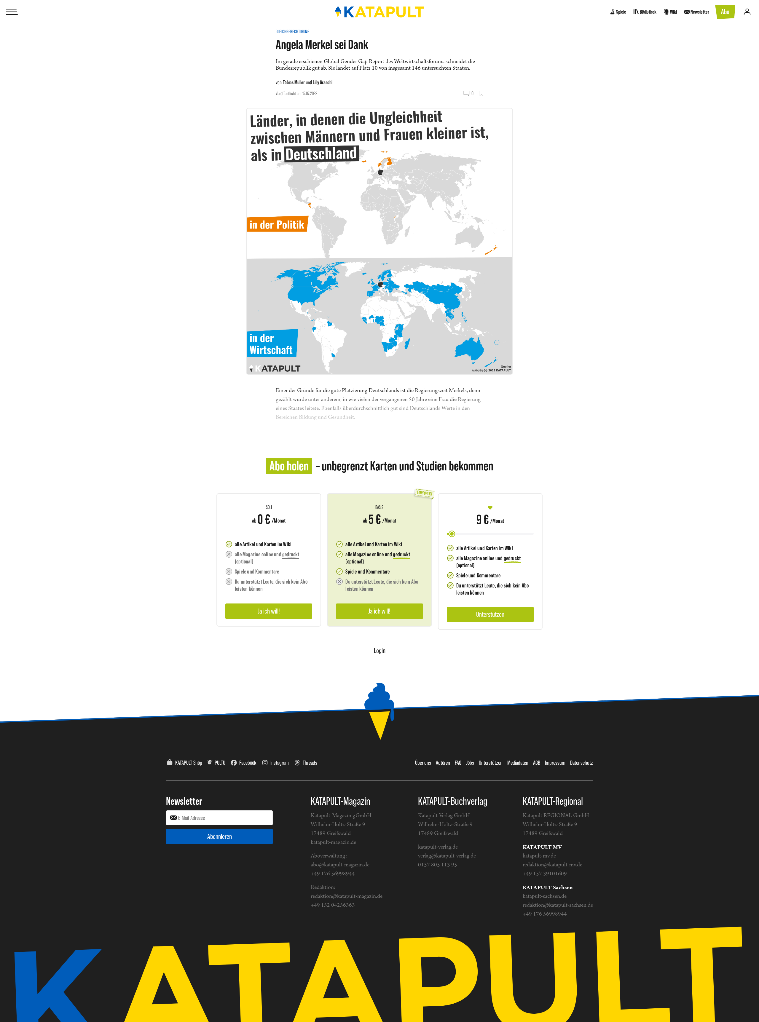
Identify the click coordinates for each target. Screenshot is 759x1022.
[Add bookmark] (481, 93)
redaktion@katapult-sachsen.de (558, 905)
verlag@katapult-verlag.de (447, 856)
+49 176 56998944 (333, 874)
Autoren (443, 762)
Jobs (470, 762)
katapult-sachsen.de (545, 896)
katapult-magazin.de (333, 842)
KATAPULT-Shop (188, 762)
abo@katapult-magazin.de (340, 865)
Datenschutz (581, 762)
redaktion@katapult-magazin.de (346, 896)
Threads (310, 762)
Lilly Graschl (322, 82)
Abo (725, 12)
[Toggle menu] (12, 12)
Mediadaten (517, 762)
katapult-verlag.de (438, 847)
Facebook (247, 762)
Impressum (555, 762)
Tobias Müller (294, 82)
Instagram (279, 762)
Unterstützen (491, 762)
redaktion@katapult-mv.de (552, 865)
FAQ (458, 762)
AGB (536, 762)
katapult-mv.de (539, 856)
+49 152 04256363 (333, 905)
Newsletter (184, 801)
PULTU (220, 762)
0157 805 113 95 (437, 865)
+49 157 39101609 (545, 874)
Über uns (423, 762)
